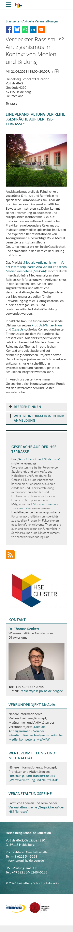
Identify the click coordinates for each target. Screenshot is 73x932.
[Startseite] (18, 5)
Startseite (12, 21)
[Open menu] (8, 4)
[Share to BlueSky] (17, 29)
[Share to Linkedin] (33, 29)
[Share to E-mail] (41, 29)
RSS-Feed (10, 554)
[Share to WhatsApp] (25, 29)
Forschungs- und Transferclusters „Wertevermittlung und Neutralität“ (33, 778)
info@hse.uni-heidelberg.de (25, 860)
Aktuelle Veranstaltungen (40, 21)
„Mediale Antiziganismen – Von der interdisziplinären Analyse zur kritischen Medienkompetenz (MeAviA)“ (36, 733)
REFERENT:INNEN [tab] (27, 407)
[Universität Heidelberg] (39, 912)
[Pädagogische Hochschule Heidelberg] (17, 912)
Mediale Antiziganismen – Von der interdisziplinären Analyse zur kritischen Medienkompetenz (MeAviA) (36, 266)
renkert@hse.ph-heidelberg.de (42, 691)
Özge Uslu (19, 329)
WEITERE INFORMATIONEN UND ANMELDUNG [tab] (39, 418)
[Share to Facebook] (9, 29)
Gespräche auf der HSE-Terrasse (38, 459)
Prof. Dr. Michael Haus (46, 325)
